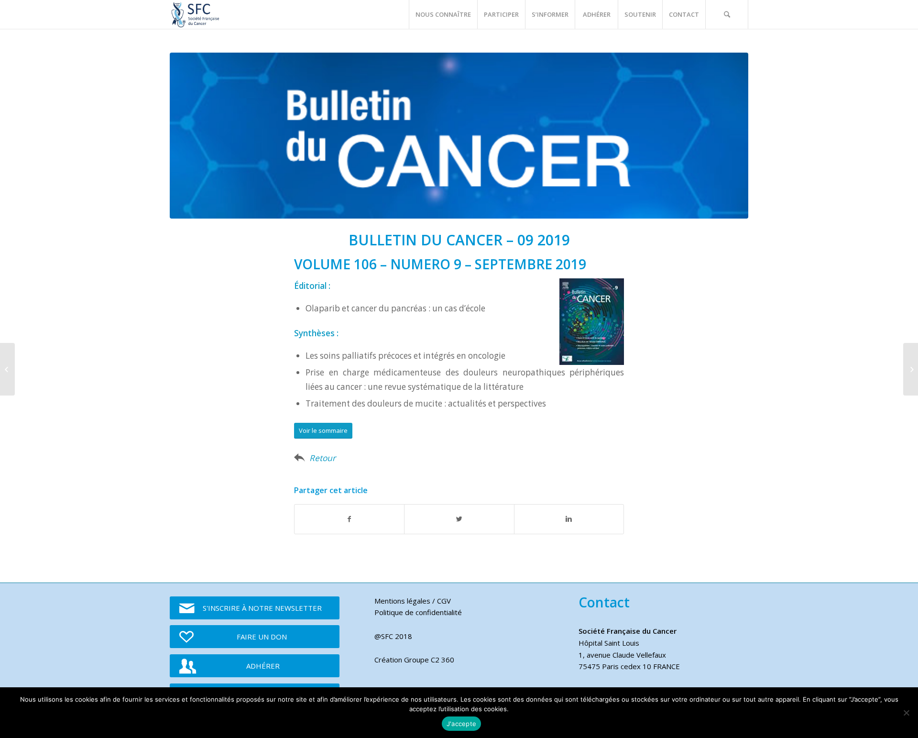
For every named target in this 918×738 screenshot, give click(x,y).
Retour (322, 457)
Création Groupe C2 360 (414, 659)
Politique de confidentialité (418, 612)
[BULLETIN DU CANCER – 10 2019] (910, 369)
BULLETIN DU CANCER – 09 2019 (459, 240)
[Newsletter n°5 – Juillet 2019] (7, 369)
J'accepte (461, 723)
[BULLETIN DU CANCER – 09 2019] (459, 136)
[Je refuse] (906, 712)
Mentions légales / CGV (412, 601)
